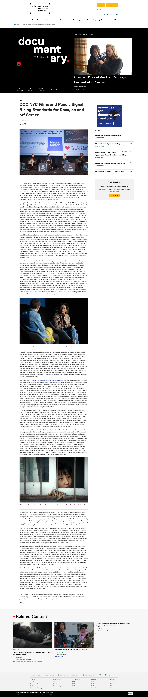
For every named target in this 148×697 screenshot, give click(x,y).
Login (101, 5)
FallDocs (55, 681)
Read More (100, 137)
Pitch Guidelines (114, 688)
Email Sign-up (64, 675)
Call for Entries (95, 688)
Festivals (22, 604)
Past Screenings (57, 685)
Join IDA (113, 20)
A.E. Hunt (25, 120)
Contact (91, 675)
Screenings (57, 679)
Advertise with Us (76, 675)
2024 (73, 681)
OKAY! (130, 693)
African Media (25, 661)
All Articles (20, 89)
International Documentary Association (40, 8)
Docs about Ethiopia (36, 661)
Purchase (53, 89)
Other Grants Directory (36, 688)
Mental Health (58, 656)
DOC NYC (28, 604)
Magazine (113, 679)
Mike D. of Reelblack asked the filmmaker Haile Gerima (49, 380)
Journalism (99, 633)
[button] (19, 64)
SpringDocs (56, 683)
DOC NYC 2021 (24, 183)
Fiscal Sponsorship (35, 681)
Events (48, 20)
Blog (38, 675)
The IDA (32, 675)
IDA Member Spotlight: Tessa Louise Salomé (110, 163)
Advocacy (76, 20)
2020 (73, 685)
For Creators (61, 20)
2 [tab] (78, 89)
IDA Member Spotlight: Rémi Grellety (107, 144)
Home (15, 24)
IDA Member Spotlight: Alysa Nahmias (108, 135)
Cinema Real (17, 661)
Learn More (114, 195)
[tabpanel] (103, 63)
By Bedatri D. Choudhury (23, 659)
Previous (74, 89)
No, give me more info (47, 694)
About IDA (35, 20)
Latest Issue (41, 89)
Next (83, 89)
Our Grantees (33, 685)
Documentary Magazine (95, 20)
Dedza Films (29, 599)
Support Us (53, 675)
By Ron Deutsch (103, 631)
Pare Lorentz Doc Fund (36, 683)
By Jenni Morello (62, 654)
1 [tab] (76, 89)
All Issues (30, 89)
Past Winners (94, 690)
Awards (93, 679)
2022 (73, 683)
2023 (92, 683)
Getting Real (76, 679)
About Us (45, 675)
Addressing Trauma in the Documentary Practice (70, 649)
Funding (32, 679)
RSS (86, 675)
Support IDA (112, 5)
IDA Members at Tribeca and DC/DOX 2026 (109, 172)
